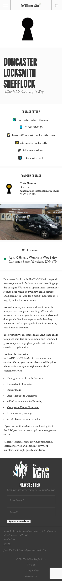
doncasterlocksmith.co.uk (33, 120)
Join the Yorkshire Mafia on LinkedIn (24, 550)
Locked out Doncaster (19, 384)
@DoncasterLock (33, 151)
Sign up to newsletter (18, 521)
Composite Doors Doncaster (23, 407)
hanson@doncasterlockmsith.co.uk (39, 191)
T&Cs (7, 544)
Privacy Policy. (31, 570)
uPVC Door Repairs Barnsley (23, 419)
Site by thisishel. (31, 576)
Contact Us (9, 539)
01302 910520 (34, 128)
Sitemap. (31, 565)
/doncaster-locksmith (33, 143)
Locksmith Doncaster (15, 354)
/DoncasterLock (33, 158)
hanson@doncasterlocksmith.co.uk (33, 135)
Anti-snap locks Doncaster (22, 396)
